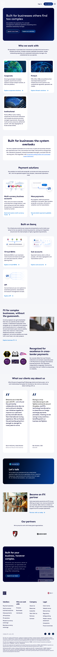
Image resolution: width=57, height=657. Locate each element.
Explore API (7, 296)
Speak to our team (13, 31)
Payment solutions (8, 606)
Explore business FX (9, 340)
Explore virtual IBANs (10, 264)
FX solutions (6, 618)
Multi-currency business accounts (8, 609)
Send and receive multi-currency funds (14, 213)
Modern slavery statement (47, 619)
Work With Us (33, 613)
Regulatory (46, 613)
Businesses (19, 610)
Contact (32, 618)
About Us (32, 606)
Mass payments (7, 613)
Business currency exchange (8, 626)
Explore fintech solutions (38, 90)
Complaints (46, 623)
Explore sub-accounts (37, 264)
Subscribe (32, 611)
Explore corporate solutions (12, 90)
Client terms (46, 606)
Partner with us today (36, 512)
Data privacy (46, 611)
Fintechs (18, 608)
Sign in (40, 4)
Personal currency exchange (8, 621)
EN (51, 593)
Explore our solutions (28, 31)
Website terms (47, 608)
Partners (32, 616)
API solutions (6, 615)
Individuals (19, 613)
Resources (32, 608)
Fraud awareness (48, 625)
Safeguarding (47, 616)
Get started (48, 4)
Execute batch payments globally (41, 213)
